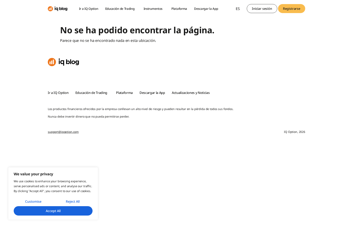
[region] (53, 193)
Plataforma (179, 9)
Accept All (53, 211)
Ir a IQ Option (88, 9)
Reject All (73, 201)
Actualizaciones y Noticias (191, 92)
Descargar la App (206, 9)
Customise (33, 201)
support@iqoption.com (63, 132)
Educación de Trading (120, 9)
